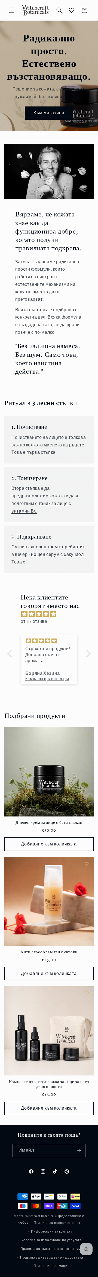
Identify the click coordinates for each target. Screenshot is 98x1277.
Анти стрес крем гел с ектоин (49, 952)
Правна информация (52, 1266)
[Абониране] (79, 1150)
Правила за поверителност (57, 1222)
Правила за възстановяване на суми (51, 1248)
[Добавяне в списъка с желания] (86, 734)
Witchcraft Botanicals (40, 1216)
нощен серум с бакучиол (57, 554)
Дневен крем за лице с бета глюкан (49, 822)
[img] (52, 614)
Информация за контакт (51, 1231)
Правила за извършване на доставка (51, 1257)
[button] (11, 10)
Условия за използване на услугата (52, 1240)
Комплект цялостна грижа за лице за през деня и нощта (49, 1084)
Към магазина (49, 113)
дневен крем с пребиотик (58, 547)
